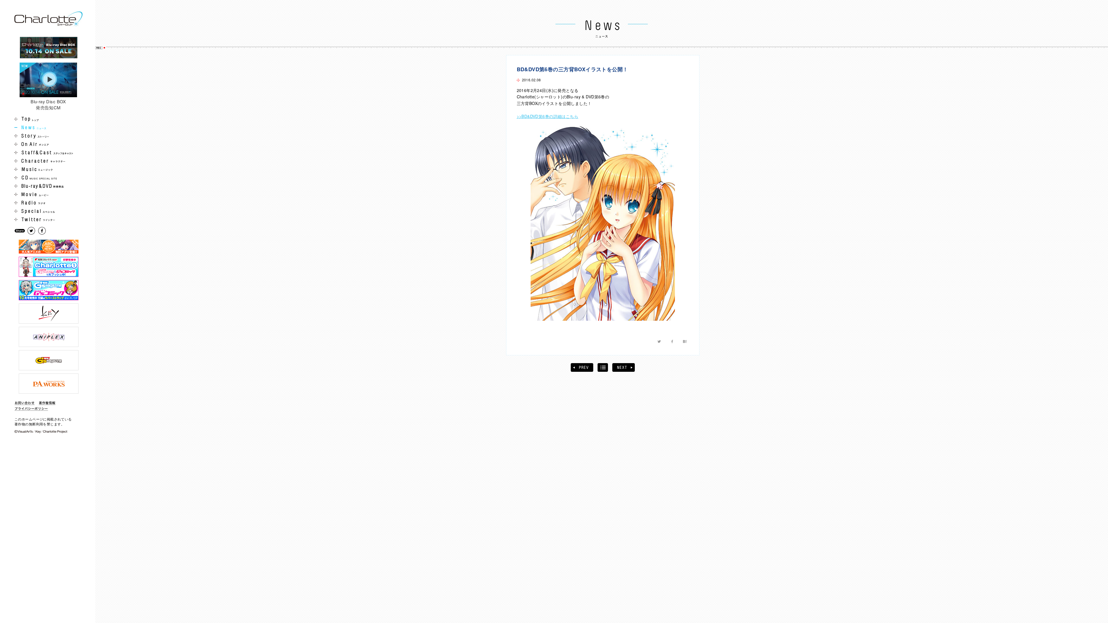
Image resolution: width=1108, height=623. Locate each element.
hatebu (684, 341)
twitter (659, 341)
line (697, 341)
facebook (672, 341)
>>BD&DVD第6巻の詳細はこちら (548, 116)
